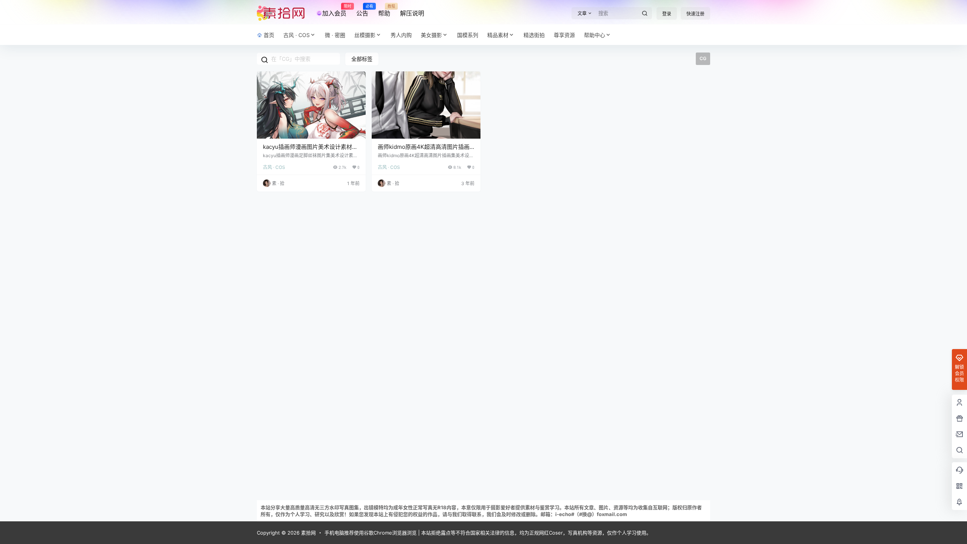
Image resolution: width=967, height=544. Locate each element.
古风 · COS (296, 35)
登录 (666, 14)
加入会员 (334, 10)
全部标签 (361, 59)
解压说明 (412, 13)
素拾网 (308, 533)
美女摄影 (431, 35)
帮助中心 (594, 35)
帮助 (384, 10)
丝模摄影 (364, 35)
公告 (362, 10)
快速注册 (695, 14)
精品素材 (497, 35)
